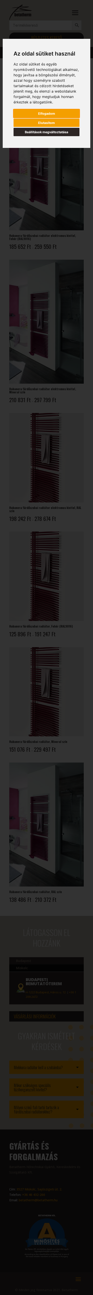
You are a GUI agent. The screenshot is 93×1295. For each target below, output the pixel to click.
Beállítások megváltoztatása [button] (46, 132)
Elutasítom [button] (46, 123)
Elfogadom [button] (46, 113)
